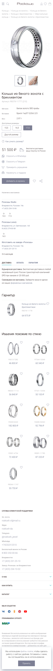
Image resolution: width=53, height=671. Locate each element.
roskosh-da (7, 528)
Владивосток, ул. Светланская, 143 (16, 226)
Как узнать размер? (14, 141)
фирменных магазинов (21, 283)
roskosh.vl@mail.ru (11, 520)
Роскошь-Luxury (9, 222)
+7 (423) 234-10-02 (11, 569)
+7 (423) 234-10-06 (9, 208)
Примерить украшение (16, 167)
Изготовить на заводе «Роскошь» (17, 242)
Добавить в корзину (15, 181)
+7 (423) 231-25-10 (9, 249)
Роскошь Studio (9, 202)
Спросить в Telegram (15, 161)
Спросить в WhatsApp (16, 156)
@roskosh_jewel (10, 536)
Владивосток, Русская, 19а (12, 206)
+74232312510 (9, 544)
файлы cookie (27, 651)
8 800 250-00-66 (10, 553)
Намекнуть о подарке (16, 173)
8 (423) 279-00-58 (9, 228)
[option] (26, 47)
